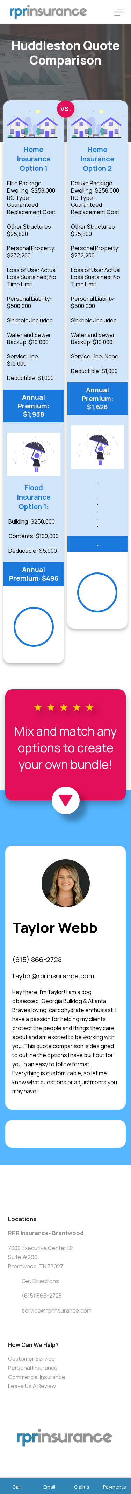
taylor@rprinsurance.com (53, 976)
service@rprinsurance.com (57, 1310)
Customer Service (31, 1359)
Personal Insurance (33, 1368)
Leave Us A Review (32, 1386)
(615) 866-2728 (37, 959)
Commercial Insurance (36, 1377)
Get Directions (40, 1281)
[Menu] (118, 12)
